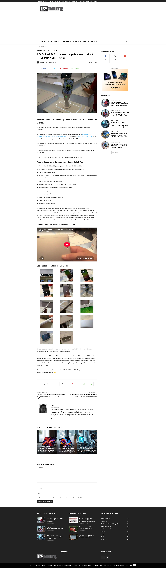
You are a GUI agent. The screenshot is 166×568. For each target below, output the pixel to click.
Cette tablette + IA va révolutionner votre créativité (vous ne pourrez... (55, 537)
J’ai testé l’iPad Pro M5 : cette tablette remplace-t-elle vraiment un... (55, 520)
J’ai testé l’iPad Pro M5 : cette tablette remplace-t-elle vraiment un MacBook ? (47, 450)
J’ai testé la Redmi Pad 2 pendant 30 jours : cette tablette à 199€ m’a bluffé (119, 135)
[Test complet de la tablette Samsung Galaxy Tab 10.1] (73, 529)
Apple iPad (82, 1)
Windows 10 (57, 1)
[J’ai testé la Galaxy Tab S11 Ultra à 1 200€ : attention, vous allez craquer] (105, 145)
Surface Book (75, 1)
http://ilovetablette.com (56, 407)
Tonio (42, 62)
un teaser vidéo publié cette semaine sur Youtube (51, 136)
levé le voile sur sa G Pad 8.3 (85, 136)
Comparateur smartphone (92, 1)
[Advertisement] (83, 26)
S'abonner (125, 55)
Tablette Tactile (48, 50)
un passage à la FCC (88, 134)
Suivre (115, 55)
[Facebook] (51, 418)
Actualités (42, 41)
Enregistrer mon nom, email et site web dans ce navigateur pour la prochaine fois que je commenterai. (66, 498)
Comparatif (67, 41)
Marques (57, 41)
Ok (134, 565)
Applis (85, 41)
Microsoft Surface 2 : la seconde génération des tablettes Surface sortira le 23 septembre (51, 396)
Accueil (38, 46)
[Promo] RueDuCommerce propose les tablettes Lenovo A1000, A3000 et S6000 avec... (87, 520)
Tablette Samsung (66, 1)
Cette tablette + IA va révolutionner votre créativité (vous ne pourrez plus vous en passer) (87, 449)
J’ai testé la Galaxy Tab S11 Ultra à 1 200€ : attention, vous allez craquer (119, 145)
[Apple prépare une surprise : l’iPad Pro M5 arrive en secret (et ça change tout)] (67, 442)
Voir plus (114, 152)
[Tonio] (38, 62)
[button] (127, 41)
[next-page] (41, 457)
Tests (50, 41)
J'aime (105, 55)
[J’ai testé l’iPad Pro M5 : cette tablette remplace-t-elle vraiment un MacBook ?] (47, 442)
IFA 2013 (43, 46)
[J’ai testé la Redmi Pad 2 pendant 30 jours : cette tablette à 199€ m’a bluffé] (105, 134)
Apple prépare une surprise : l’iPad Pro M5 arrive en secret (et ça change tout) (67, 450)
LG (56, 50)
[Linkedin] (54, 418)
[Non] (164, 565)
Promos (94, 41)
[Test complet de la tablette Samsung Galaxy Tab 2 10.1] (73, 537)
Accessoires (77, 41)
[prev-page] (38, 457)
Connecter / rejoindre (42, 1)
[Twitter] (57, 418)
